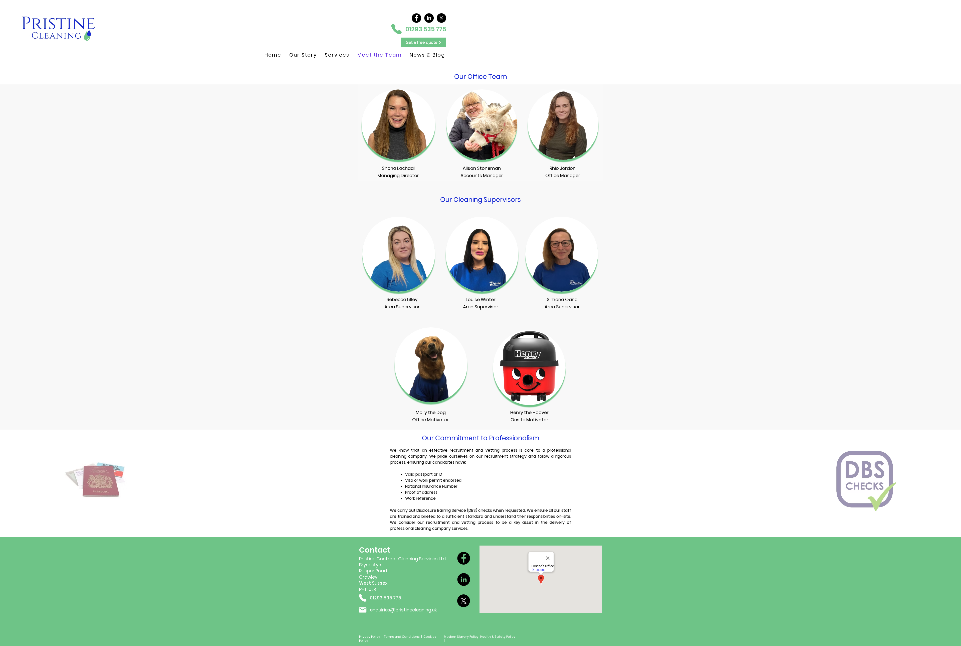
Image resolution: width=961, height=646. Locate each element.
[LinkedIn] (429, 18)
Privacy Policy (369, 636)
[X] (441, 18)
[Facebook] (416, 18)
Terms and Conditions (402, 636)
